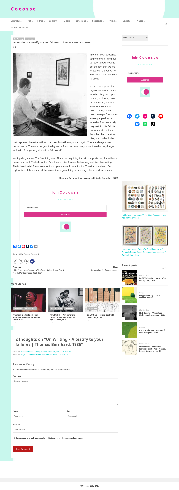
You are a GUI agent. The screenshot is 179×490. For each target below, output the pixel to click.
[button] (166, 24)
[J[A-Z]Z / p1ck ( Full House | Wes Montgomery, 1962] (129, 277)
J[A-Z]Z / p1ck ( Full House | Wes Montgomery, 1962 (152, 279)
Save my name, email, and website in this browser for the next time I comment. (49, 438)
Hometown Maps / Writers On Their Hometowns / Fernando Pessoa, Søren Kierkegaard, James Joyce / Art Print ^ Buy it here (144, 252)
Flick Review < (144, 310)
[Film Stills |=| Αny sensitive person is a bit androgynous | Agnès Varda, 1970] (65, 300)
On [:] (141, 293)
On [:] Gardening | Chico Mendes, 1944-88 (149, 296)
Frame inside (144, 344)
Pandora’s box (18, 27)
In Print (53, 20)
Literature (16, 20)
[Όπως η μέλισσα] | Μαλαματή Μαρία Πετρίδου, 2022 (152, 331)
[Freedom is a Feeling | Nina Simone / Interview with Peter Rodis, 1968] (28, 300)
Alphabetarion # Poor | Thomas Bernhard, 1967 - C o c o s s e (46, 352)
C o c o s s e (23, 9)
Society (126, 20)
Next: (104, 268)
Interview (29, 39)
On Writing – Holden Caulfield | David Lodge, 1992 (101, 316)
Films (40, 20)
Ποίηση (142, 328)
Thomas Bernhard (31, 254)
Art (29, 20)
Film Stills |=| (56, 308)
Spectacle (97, 20)
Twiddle (112, 20)
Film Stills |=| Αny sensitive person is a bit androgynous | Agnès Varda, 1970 (63, 317)
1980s (20, 254)
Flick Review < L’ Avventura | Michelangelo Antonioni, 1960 (152, 314)
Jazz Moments (30, 308)
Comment (18, 376)
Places (140, 20)
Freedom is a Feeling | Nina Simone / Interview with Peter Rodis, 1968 (26, 317)
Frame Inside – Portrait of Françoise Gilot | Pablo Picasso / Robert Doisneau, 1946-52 (152, 348)
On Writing (18, 39)
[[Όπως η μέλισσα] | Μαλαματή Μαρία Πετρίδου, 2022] (129, 330)
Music (67, 20)
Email (69, 411)
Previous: (38, 270)
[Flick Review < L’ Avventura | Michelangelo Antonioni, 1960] (129, 312)
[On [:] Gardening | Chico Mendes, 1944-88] (129, 295)
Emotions (81, 20)
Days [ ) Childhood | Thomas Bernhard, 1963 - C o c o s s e (44, 354)
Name (15, 411)
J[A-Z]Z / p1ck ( (144, 275)
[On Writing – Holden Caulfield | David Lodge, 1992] (102, 300)
